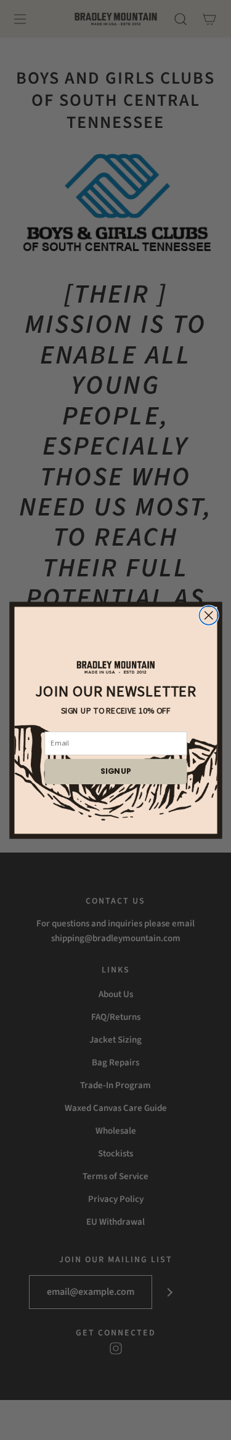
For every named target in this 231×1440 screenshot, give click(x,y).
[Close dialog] (208, 615)
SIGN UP (115, 770)
